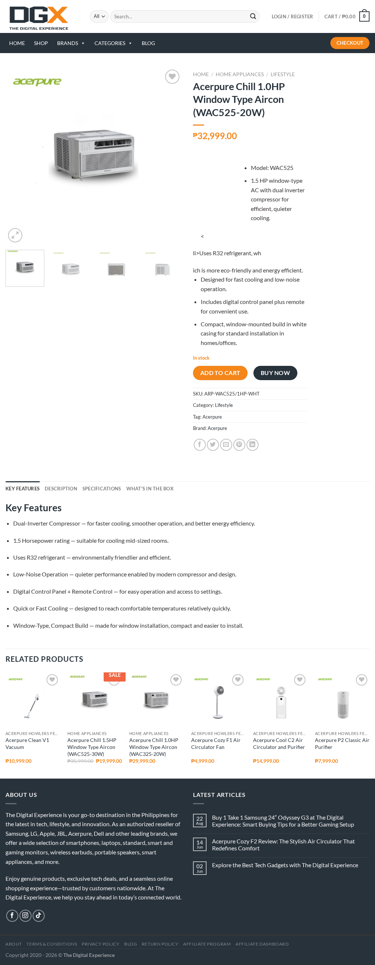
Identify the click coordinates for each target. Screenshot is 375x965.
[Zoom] (15, 235)
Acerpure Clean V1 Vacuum (27, 743)
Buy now (275, 373)
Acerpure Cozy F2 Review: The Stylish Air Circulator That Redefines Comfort (283, 844)
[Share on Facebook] (200, 445)
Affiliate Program (207, 944)
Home (201, 74)
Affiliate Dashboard (262, 944)
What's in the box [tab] (150, 488)
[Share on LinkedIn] (252, 445)
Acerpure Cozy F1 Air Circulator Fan (216, 743)
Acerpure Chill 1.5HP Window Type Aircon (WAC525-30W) (91, 747)
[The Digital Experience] (42, 16)
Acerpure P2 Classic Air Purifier (342, 743)
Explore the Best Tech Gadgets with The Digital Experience (285, 864)
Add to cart (220, 373)
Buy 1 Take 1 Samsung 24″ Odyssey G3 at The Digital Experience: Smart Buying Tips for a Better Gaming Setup (283, 821)
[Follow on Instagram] (25, 916)
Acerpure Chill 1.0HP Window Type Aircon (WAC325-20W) (153, 747)
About (13, 944)
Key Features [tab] (22, 488)
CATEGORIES (109, 43)
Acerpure (212, 417)
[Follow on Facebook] (12, 916)
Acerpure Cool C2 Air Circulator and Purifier (279, 743)
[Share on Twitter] (213, 445)
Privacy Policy (101, 944)
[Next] (169, 156)
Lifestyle (283, 74)
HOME (17, 43)
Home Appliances (240, 74)
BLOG (148, 43)
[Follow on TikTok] (39, 916)
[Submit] (253, 16)
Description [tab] (61, 488)
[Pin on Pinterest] (239, 445)
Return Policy (160, 944)
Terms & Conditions (51, 944)
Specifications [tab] (101, 488)
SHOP (41, 43)
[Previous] (18, 156)
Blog (130, 944)
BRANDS (67, 43)
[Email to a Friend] (226, 445)
